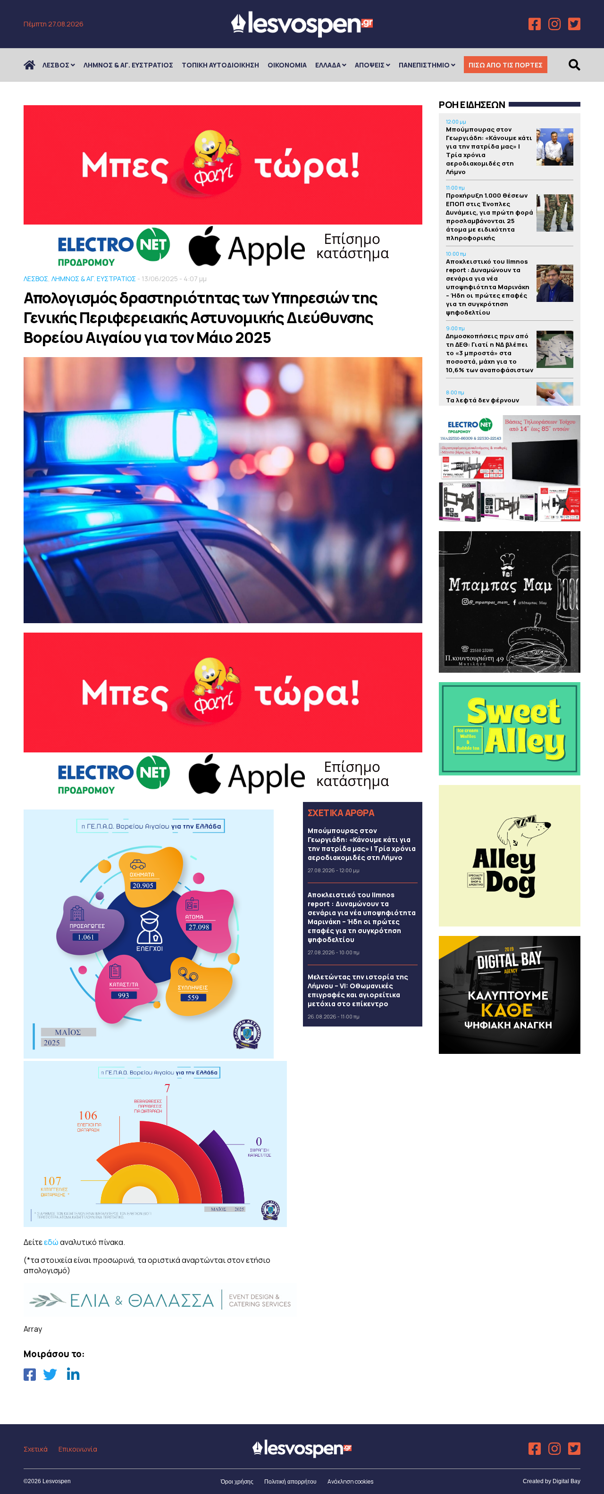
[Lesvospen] (302, 34)
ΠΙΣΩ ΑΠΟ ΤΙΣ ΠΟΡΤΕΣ (506, 64)
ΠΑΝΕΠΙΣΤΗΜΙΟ (424, 64)
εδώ (51, 1242)
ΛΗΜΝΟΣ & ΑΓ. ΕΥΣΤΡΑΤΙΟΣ (128, 64)
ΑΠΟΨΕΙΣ (370, 64)
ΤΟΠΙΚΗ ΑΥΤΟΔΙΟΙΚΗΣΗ (220, 64)
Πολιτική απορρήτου (290, 1481)
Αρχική (35, 64)
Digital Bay (566, 1481)
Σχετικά (36, 1448)
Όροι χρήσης (237, 1481)
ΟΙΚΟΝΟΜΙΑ (287, 64)
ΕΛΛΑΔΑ (328, 64)
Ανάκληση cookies (350, 1481)
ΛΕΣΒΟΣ (55, 64)
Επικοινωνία (78, 1448)
